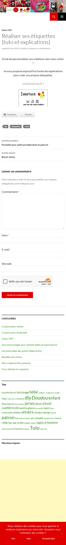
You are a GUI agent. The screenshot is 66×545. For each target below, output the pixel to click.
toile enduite (7, 429)
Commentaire (10, 191)
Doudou (40, 398)
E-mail (6, 249)
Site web (7, 263)
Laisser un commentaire (39, 48)
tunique (26, 429)
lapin (47, 408)
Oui (13, 538)
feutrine (6, 403)
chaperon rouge (52, 393)
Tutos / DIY (7, 30)
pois (33, 418)
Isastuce (24, 48)
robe (5, 422)
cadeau (41, 393)
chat (4, 398)
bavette (5, 392)
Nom (5, 235)
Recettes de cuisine (12, 356)
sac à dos (18, 422)
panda (53, 413)
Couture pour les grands (14, 332)
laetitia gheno (27, 408)
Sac (10, 422)
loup (52, 408)
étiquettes (16, 126)
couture (20, 398)
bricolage (23, 392)
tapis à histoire (47, 422)
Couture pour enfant (12, 326)
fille (12, 404)
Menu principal (62, 17)
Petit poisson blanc (22, 418)
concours (11, 398)
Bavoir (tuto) (8, 155)
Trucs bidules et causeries (15, 369)
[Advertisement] (33, 492)
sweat (27, 423)
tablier (33, 423)
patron (8, 417)
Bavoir (13, 392)
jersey (30, 403)
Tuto (27, 126)
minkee (17, 412)
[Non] (61, 533)
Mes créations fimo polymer (16, 363)
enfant (54, 397)
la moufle (39, 408)
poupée (39, 418)
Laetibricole (10, 408)
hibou (21, 404)
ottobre (27, 412)
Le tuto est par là (32, 83)
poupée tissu (49, 418)
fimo (16, 404)
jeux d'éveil (43, 403)
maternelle (7, 412)
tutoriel (43, 429)
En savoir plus (48, 538)
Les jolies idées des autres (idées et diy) (22, 350)
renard (58, 418)
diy (6, 126)
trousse (17, 428)
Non (29, 538)
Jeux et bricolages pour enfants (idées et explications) (29, 344)
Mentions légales (11, 443)
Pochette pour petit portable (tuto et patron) (25, 142)
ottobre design (42, 412)
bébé (33, 392)
